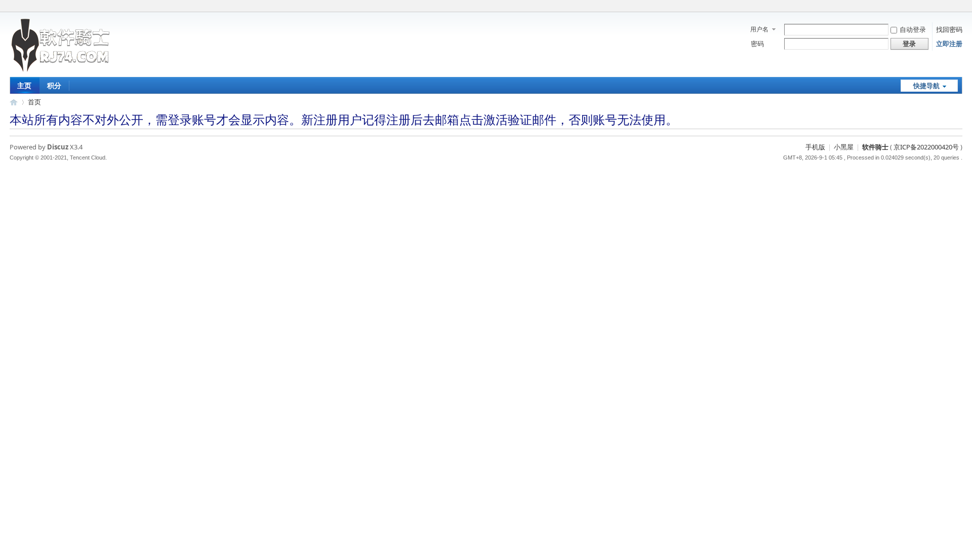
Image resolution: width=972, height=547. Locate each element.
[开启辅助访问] (959, 7)
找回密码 (949, 29)
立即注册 (949, 43)
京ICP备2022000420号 (926, 146)
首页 (34, 101)
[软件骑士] (61, 70)
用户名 (759, 29)
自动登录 (913, 29)
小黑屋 (844, 146)
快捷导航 (926, 85)
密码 (757, 43)
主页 (24, 85)
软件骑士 (14, 102)
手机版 (815, 146)
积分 (54, 85)
